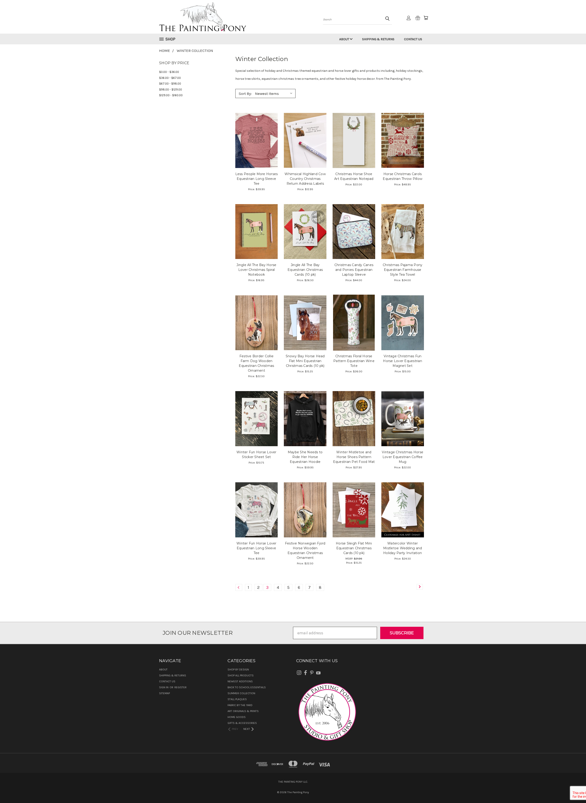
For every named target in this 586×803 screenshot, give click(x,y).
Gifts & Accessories (242, 723)
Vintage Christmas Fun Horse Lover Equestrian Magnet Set (402, 361)
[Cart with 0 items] (425, 18)
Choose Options (256, 150)
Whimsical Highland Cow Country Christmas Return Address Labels (305, 179)
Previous (572, 789)
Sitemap (164, 693)
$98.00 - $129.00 (170, 89)
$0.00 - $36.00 (169, 72)
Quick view (256, 129)
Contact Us (413, 39)
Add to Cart (256, 241)
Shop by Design (238, 669)
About (344, 39)
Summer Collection (241, 693)
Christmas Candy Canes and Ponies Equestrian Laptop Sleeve (353, 270)
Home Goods (237, 717)
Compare (255, 139)
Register (180, 687)
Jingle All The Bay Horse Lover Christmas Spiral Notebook (256, 270)
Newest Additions (240, 681)
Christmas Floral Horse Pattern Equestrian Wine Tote (353, 361)
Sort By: (245, 93)
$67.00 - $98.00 (170, 83)
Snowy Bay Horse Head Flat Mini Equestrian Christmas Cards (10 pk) (305, 361)
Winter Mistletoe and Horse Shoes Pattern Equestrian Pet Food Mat (354, 457)
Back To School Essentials (247, 687)
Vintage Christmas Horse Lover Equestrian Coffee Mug (402, 457)
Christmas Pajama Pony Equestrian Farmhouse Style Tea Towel (402, 270)
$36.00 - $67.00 (170, 78)
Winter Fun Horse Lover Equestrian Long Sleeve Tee (256, 548)
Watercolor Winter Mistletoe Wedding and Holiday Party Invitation (402, 548)
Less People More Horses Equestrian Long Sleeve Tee (256, 179)
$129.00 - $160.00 (171, 95)
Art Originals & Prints (243, 711)
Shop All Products (241, 675)
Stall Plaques (237, 699)
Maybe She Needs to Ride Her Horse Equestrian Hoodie (305, 457)
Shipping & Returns (378, 39)
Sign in (164, 687)
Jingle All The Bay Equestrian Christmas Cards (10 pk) (305, 270)
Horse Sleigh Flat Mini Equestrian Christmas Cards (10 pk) (354, 548)
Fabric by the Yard (240, 705)
